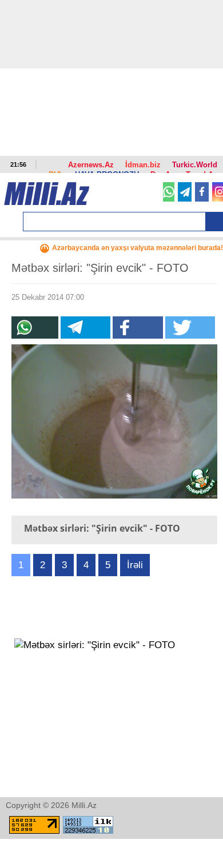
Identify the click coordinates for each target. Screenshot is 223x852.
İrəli (135, 565)
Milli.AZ (46, 193)
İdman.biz (143, 164)
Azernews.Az (91, 164)
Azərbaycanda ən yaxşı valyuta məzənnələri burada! (137, 248)
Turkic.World (194, 164)
